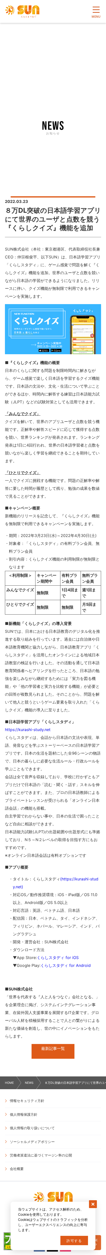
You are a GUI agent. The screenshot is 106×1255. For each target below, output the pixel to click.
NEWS (29, 1083)
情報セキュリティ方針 (27, 1101)
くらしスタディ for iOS (58, 957)
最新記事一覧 (53, 1048)
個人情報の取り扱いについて (32, 1128)
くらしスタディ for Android (65, 965)
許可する (74, 1241)
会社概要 (17, 1169)
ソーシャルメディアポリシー (32, 1142)
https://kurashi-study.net (28, 729)
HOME (9, 1083)
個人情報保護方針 (23, 1114)
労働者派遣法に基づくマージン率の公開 (41, 1155)
